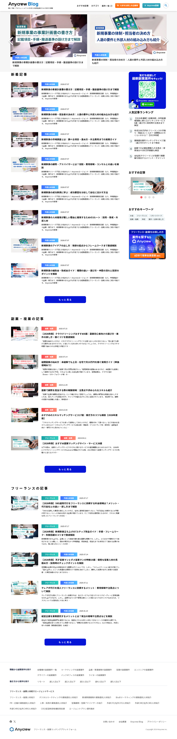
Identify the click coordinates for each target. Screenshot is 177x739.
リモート (41, 681)
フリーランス (142, 215)
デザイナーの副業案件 (47, 675)
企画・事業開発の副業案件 (100, 669)
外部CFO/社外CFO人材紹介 (119, 703)
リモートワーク (156, 215)
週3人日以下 (85, 681)
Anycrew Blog (136, 721)
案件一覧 (106, 5)
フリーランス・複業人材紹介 (22, 697)
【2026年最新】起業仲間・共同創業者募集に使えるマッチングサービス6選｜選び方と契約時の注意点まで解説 (148, 121)
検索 (166, 5)
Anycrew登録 (153, 5)
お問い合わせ (109, 721)
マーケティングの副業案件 (72, 669)
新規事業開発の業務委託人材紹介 (96, 697)
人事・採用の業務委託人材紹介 (53, 703)
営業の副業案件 (123, 669)
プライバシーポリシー (156, 721)
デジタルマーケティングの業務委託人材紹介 (58, 697)
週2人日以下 (70, 681)
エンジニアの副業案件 (144, 669)
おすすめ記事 (82, 5)
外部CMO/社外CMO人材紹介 (147, 703)
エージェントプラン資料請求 (81, 708)
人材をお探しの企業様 (129, 5)
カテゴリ (95, 5)
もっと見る (65, 299)
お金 (131, 215)
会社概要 (122, 721)
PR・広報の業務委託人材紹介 (23, 703)
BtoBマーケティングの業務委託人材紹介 (133, 697)
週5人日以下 (115, 681)
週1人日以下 (55, 681)
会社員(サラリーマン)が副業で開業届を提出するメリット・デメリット (147, 156)
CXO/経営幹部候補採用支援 (53, 708)
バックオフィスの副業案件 (72, 675)
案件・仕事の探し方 (156, 219)
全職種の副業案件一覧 (47, 669)
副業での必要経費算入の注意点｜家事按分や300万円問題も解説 (147, 149)
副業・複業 (134, 219)
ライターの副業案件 (97, 675)
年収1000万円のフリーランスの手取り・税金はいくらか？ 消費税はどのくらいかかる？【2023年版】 (148, 132)
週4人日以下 (100, 681)
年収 (143, 219)
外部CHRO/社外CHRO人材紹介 (23, 708)
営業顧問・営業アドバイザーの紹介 (86, 703)
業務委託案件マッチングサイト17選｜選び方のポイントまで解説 (148, 141)
